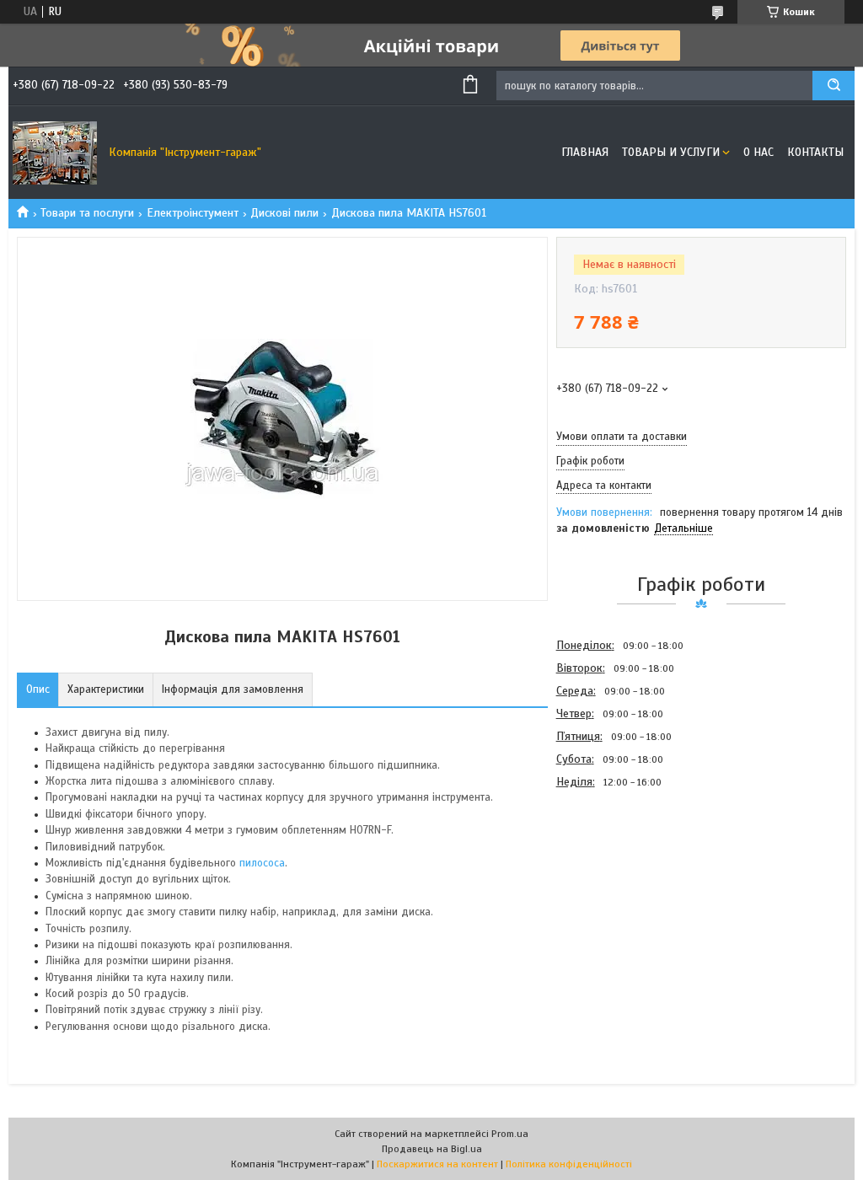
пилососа (262, 863)
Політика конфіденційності (569, 1164)
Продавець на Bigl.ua (432, 1149)
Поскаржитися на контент (437, 1164)
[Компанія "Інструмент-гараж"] (55, 152)
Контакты (815, 152)
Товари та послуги (87, 213)
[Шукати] (833, 85)
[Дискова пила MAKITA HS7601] (616, 884)
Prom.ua (509, 1134)
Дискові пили (284, 213)
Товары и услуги (671, 152)
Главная (584, 152)
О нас (758, 152)
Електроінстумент (193, 213)
